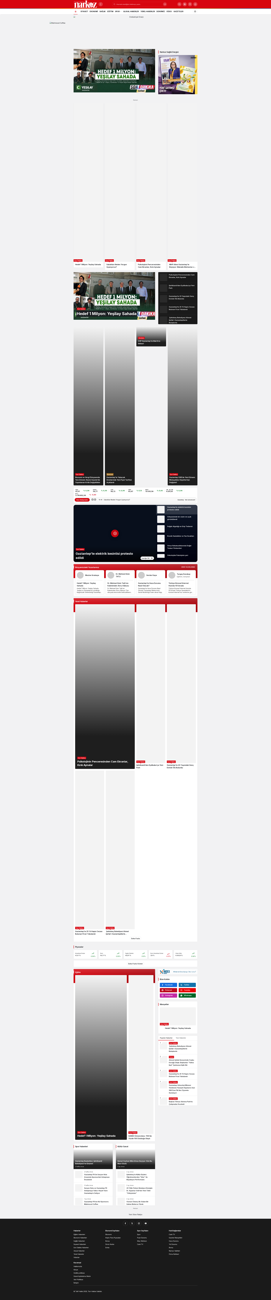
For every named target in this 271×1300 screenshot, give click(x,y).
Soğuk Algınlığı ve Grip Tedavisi (180, 526)
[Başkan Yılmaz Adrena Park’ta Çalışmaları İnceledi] (177, 1100)
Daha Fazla (135, 939)
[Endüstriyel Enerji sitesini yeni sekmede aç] (135, 31)
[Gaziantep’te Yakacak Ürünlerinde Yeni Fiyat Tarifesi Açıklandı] (120, 406)
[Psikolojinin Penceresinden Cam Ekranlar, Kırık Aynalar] (151, 186)
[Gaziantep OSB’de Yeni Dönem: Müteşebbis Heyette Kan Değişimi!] (182, 406)
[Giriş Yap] (190, 4)
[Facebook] (125, 1223)
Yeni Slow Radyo (135, 1214)
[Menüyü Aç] (101, 4)
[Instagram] (138, 1223)
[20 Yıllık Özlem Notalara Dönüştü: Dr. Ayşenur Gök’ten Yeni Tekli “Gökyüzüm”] (135, 1189)
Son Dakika (80, 549)
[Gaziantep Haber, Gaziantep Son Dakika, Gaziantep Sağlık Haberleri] (85, 4)
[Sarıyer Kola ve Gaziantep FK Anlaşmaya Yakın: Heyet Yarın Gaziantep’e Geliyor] (93, 1189)
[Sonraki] (95, 500)
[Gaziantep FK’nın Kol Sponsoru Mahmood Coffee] (93, 1200)
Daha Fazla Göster (135, 964)
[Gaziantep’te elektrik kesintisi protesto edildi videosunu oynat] (115, 533)
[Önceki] (92, 500)
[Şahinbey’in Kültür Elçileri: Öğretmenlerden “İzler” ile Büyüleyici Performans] (135, 1176)
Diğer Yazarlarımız (188, 567)
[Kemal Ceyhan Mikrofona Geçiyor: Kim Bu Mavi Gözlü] (135, 1159)
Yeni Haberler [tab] (181, 1038)
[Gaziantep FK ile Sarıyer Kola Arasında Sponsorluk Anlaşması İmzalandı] (93, 1176)
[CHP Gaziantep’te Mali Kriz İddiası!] (151, 337)
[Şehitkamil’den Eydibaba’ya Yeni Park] (177, 288)
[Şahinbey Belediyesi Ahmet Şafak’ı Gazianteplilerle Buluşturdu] (177, 319)
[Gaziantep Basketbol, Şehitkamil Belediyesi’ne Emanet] (93, 1159)
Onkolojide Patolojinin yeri (177, 555)
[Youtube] (145, 1223)
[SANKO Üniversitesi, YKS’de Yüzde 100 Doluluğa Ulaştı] (140, 1057)
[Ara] (179, 4)
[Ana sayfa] (76, 11)
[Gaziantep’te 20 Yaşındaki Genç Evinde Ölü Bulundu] (177, 298)
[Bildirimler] (195, 4)
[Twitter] (132, 1223)
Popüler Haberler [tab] (166, 1038)
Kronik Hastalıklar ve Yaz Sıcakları (180, 536)
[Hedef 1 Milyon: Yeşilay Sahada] (114, 70)
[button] (185, 4)
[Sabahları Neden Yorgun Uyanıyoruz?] (120, 186)
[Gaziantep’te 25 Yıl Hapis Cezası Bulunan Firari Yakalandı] (177, 309)
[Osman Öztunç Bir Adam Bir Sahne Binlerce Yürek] (135, 1200)
